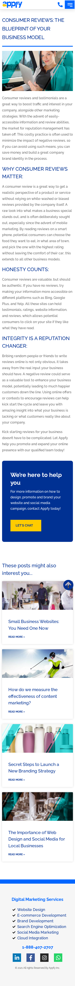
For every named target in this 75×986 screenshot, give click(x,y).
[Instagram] (44, 957)
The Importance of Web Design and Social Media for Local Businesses (36, 839)
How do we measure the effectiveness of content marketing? (33, 696)
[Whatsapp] (58, 957)
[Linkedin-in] (17, 957)
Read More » (16, 636)
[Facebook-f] (30, 957)
